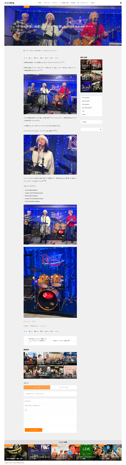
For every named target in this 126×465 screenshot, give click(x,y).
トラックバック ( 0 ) (63, 387)
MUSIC (26, 6)
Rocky (32, 326)
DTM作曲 (73, 2)
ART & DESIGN (85, 97)
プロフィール (47, 2)
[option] (16, 452)
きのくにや (36, 326)
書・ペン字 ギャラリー (83, 2)
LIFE (83, 111)
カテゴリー (55, 2)
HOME (39, 2)
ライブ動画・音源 (64, 2)
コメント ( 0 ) (37, 387)
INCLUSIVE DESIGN (87, 107)
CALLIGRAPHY (85, 104)
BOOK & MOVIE (86, 101)
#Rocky (34, 321)
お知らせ (93, 2)
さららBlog (9, 2)
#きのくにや (27, 321)
